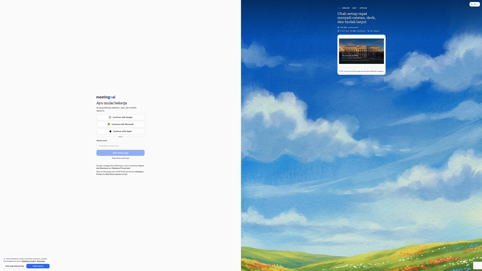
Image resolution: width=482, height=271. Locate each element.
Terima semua (38, 266)
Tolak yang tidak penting (14, 266)
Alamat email (101, 140)
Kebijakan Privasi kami (121, 168)
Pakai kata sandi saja (120, 158)
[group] (361, 55)
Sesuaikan (41, 261)
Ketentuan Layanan (113, 174)
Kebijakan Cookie (29, 261)
